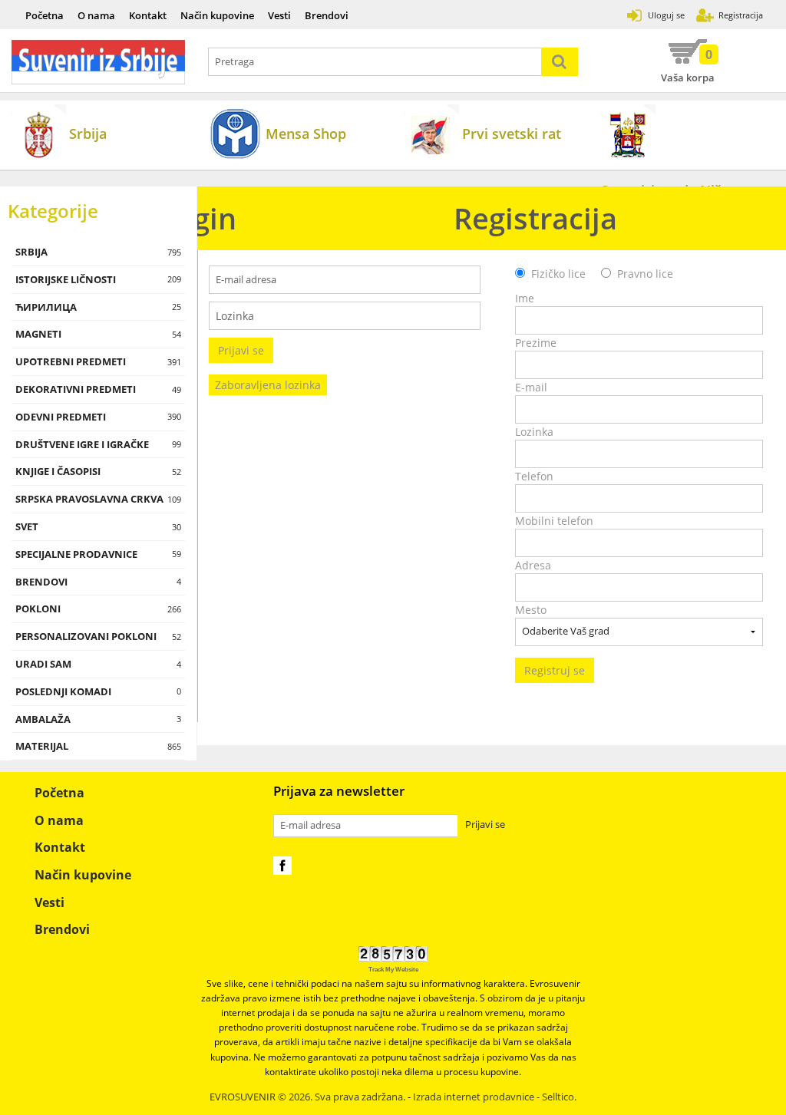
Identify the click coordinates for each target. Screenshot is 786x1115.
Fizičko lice (558, 273)
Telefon (534, 476)
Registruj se (554, 670)
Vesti (279, 15)
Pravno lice (645, 273)
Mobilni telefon (554, 520)
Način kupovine (217, 15)
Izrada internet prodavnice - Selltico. (494, 1096)
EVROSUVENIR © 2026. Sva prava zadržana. (307, 1096)
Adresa (533, 565)
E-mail (531, 387)
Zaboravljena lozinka (268, 385)
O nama (96, 15)
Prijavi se (241, 350)
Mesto (531, 609)
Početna (44, 15)
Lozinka (534, 431)
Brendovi (326, 15)
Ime (524, 298)
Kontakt (148, 15)
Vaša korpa (688, 65)
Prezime (535, 342)
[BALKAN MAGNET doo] (98, 62)
